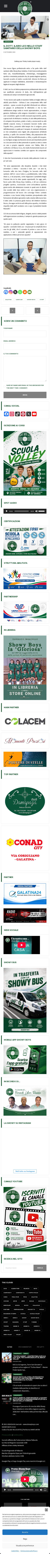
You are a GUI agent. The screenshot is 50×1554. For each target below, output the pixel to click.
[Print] (25, 292)
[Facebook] (6, 292)
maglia (31, 1301)
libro (23, 1301)
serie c (6, 1317)
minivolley (7, 1305)
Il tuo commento (11, 354)
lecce (15, 1301)
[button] (46, 1509)
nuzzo (26, 1305)
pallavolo (36, 1305)
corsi (5, 1297)
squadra (15, 1322)
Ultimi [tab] (9, 1347)
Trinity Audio (27, 61)
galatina (8, 299)
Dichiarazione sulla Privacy (29, 1551)
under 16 (6, 1330)
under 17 (17, 1330)
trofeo (6, 1326)
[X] (15, 292)
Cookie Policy (15, 1551)
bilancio (26, 1288)
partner (6, 1309)
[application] (25, 511)
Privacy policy (7, 1435)
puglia (41, 1309)
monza (17, 1305)
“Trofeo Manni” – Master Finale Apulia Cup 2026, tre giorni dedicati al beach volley (29, 1357)
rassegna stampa (10, 1313)
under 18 (27, 1330)
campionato (20, 1292)
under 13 (16, 1326)
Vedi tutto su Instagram (25, 1171)
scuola (23, 1313)
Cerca (40, 1268)
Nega (25, 1539)
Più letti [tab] (40, 1347)
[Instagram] (10, 292)
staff (42, 299)
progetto (31, 1309)
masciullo (41, 1301)
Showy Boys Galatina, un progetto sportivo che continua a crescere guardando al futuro (28, 1378)
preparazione (18, 1309)
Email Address (10, 341)
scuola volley (35, 1313)
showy (24, 1317)
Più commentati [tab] (25, 1347)
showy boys (31, 299)
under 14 (26, 1326)
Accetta (25, 1532)
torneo (34, 1322)
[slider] (41, 511)
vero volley (8, 1334)
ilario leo (19, 299)
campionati (8, 1292)
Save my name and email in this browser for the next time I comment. (25, 386)
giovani (6, 1301)
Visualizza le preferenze (25, 1545)
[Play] (6, 511)
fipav (25, 1297)
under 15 (36, 1326)
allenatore (15, 1288)
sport (6, 1322)
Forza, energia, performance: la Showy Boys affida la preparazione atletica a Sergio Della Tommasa (30, 1399)
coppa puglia (33, 1292)
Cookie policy (18, 1435)
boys (35, 1288)
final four (15, 1297)
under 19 (37, 1330)
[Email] (29, 292)
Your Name (8, 328)
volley (18, 1334)
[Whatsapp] (20, 292)
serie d (15, 1317)
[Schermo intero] (45, 1490)
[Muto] (36, 511)
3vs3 (5, 1288)
